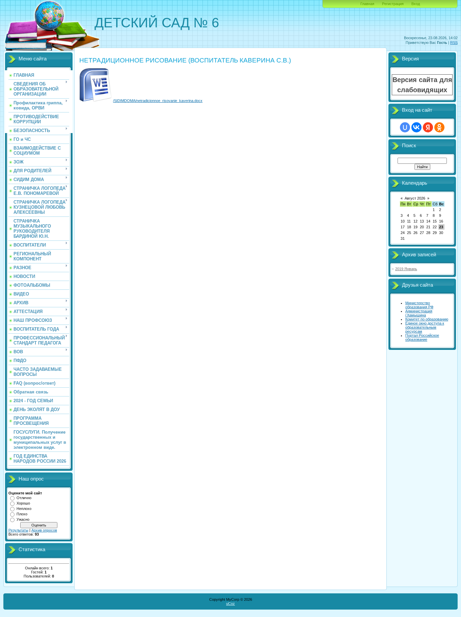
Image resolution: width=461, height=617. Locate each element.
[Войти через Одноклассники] (439, 127)
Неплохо (24, 509)
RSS (454, 43)
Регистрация (393, 4)
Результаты (18, 530)
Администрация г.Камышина (418, 313)
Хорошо (23, 503)
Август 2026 (415, 198)
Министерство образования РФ (419, 305)
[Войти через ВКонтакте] (416, 127)
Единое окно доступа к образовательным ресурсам (424, 327)
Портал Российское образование (422, 337)
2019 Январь (406, 269)
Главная (367, 4)
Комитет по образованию (426, 319)
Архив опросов (44, 530)
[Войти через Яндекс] (428, 127)
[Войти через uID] (405, 127)
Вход (415, 4)
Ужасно (23, 519)
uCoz (230, 603)
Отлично (24, 498)
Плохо (22, 514)
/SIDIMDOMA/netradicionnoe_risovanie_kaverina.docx (157, 101)
